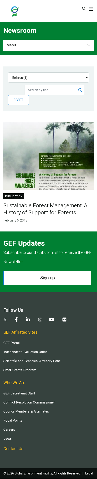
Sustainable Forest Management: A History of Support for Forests (45, 209)
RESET (18, 100)
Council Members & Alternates (26, 411)
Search (84, 8)
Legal (7, 438)
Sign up (47, 278)
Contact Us (13, 449)
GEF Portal (11, 342)
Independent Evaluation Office (25, 351)
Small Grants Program (19, 370)
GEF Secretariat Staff (19, 393)
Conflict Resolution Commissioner (29, 402)
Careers (9, 429)
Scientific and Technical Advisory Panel (32, 361)
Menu (11, 45)
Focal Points (12, 420)
